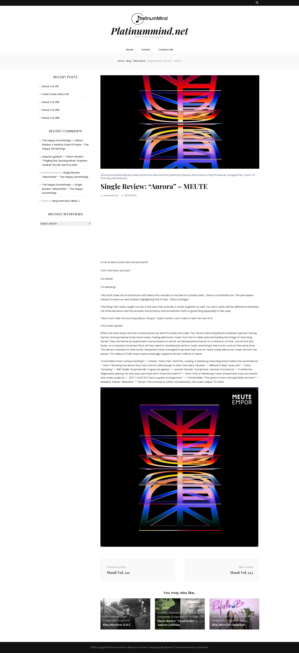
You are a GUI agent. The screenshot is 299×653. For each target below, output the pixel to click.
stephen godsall (52, 156)
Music (187, 175)
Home (129, 49)
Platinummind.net (149, 30)
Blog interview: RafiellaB (228, 625)
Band (120, 175)
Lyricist (201, 613)
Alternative (108, 175)
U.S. (187, 617)
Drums (147, 175)
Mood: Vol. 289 (50, 110)
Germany (175, 175)
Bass (185, 613)
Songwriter (234, 175)
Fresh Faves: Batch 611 (55, 94)
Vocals (194, 617)
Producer (220, 175)
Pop (210, 175)
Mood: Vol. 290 (50, 102)
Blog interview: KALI (116, 625)
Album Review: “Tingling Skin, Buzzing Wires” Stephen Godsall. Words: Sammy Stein (64, 161)
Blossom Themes (173, 647)
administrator (111, 195)
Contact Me (165, 49)
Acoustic (162, 613)
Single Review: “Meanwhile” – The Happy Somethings (62, 189)
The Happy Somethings (56, 140)
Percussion (199, 175)
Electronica (160, 175)
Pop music (240, 616)
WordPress (202, 647)
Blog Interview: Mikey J (66, 201)
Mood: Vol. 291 (50, 86)
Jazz (214, 616)
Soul (242, 620)
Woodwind (119, 178)
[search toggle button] (257, 3)
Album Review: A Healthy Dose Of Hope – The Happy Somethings (65, 144)
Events (146, 49)
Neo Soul (223, 616)
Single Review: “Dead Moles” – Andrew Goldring (177, 623)
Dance (137, 175)
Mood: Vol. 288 (50, 118)
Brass (129, 175)
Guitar (192, 613)
